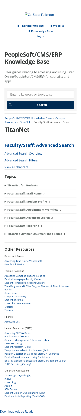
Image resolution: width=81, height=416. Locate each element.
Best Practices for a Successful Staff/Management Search (35, 360)
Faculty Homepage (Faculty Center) (23, 279)
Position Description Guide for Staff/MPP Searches (32, 353)
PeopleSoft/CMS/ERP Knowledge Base (28, 118)
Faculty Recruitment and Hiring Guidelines (27, 357)
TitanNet (24, 122)
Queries (9, 306)
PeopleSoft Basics (14, 264)
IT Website (57, 25)
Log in (40, 36)
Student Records (14, 299)
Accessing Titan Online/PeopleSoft (23, 261)
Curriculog (10, 382)
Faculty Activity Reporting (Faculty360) (24, 396)
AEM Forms (11, 389)
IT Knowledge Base (40, 31)
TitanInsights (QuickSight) (18, 375)
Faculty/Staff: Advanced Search (39, 145)
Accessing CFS (12, 321)
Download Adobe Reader (17, 411)
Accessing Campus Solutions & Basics (25, 275)
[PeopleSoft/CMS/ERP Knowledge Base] (39, 15)
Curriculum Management (18, 303)
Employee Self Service (17, 336)
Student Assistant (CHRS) (18, 346)
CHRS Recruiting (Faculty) (18, 364)
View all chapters (16, 167)
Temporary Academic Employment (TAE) (26, 350)
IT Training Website (30, 25)
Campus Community (15, 296)
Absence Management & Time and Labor (27, 340)
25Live (8, 379)
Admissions (11, 293)
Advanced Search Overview (23, 153)
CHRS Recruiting (13, 343)
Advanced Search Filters (21, 160)
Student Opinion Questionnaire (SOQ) (25, 392)
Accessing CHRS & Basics (18, 333)
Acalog (8, 385)
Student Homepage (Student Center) (24, 282)
